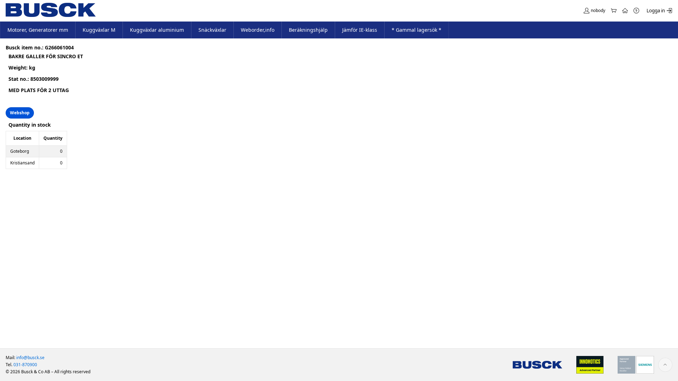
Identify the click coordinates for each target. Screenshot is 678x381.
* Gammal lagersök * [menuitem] (416, 29)
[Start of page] (665, 365)
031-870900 (25, 365)
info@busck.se (30, 358)
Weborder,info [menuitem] (257, 29)
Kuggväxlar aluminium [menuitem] (157, 29)
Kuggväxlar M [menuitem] (99, 29)
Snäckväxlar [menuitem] (212, 29)
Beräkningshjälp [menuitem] (308, 29)
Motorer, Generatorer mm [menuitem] (37, 29)
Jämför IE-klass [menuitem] (359, 29)
